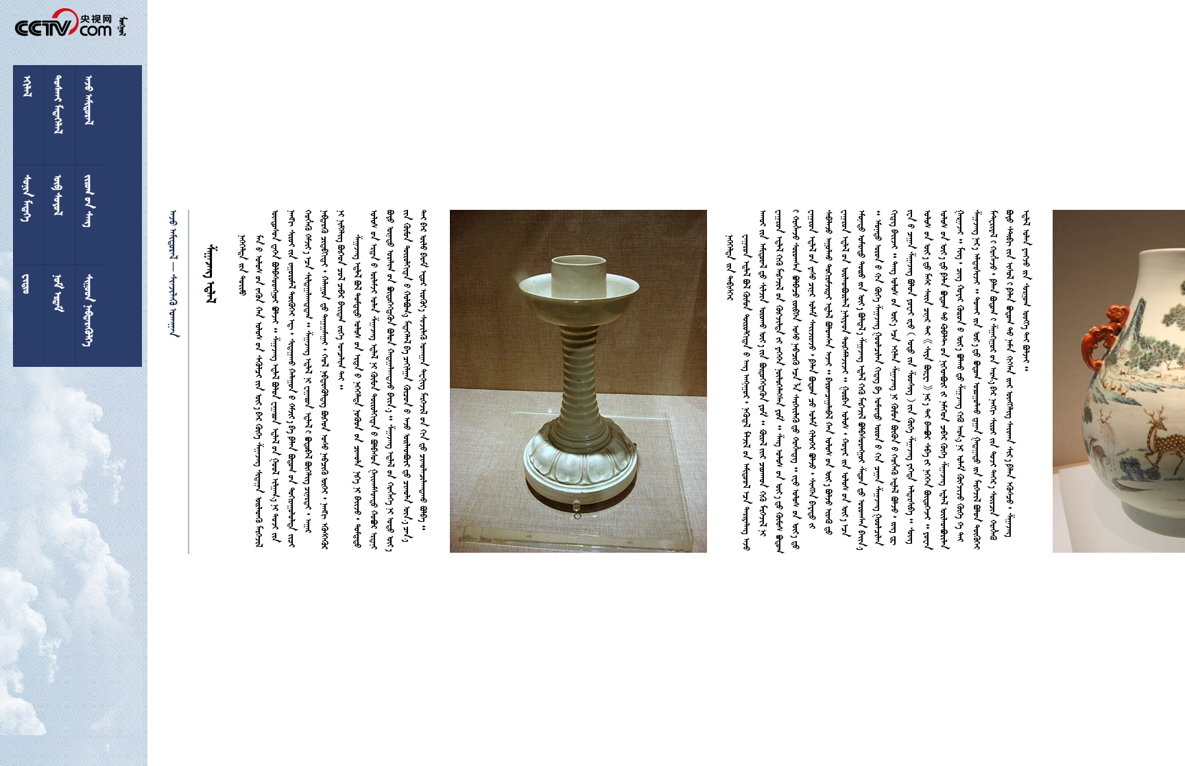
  (175, 304)
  (175, 235)
